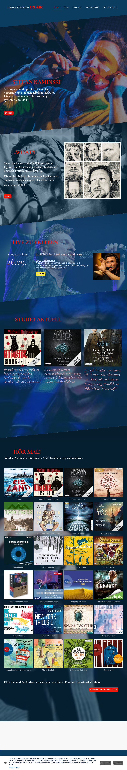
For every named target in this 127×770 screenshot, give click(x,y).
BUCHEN (8, 113)
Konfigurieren (14, 767)
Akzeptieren (105, 763)
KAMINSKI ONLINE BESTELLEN (103, 689)
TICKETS (40, 273)
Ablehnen (118, 763)
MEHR (7, 196)
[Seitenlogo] (25, 12)
